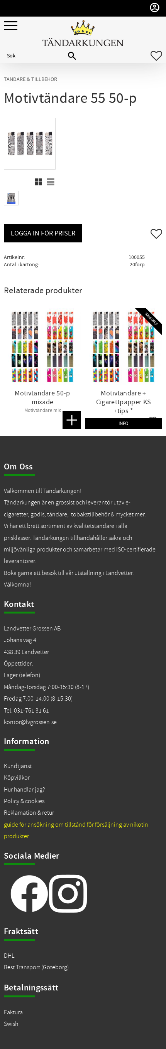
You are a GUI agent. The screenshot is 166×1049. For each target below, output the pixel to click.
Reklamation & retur (29, 813)
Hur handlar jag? (24, 789)
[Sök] (72, 56)
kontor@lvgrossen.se (30, 722)
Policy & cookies (24, 801)
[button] (10, 26)
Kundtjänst (18, 766)
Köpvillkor (17, 778)
